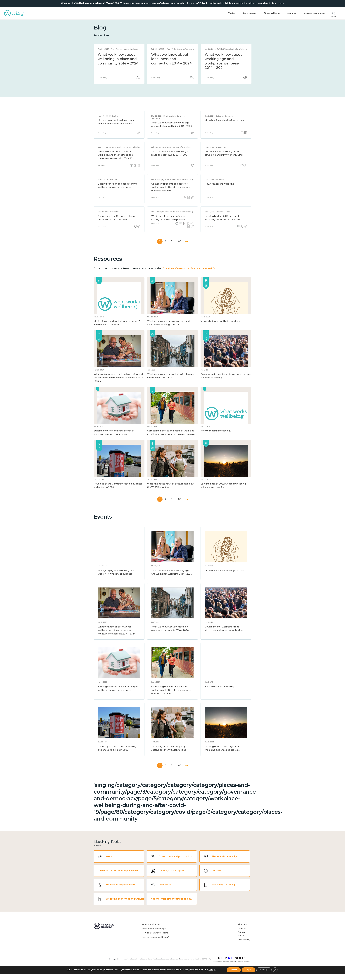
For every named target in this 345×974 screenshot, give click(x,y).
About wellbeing (272, 13)
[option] (119, 64)
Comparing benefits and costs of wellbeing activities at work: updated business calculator (171, 187)
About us (291, 13)
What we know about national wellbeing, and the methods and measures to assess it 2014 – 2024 (171, 63)
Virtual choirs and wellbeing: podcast (225, 120)
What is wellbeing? (151, 924)
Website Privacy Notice (242, 932)
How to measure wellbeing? (220, 184)
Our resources (249, 13)
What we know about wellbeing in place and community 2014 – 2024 (225, 59)
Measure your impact (314, 13)
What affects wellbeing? (154, 928)
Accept (234, 969)
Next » (186, 241)
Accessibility (244, 939)
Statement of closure (116, 55)
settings (212, 970)
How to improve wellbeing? (155, 937)
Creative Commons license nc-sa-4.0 (189, 268)
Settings (264, 969)
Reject (248, 969)
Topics (231, 13)
